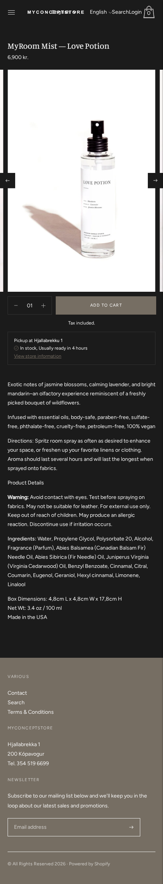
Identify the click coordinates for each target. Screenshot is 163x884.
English (98, 12)
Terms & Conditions (31, 712)
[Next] (155, 180)
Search (120, 12)
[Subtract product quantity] (43, 305)
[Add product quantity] (16, 305)
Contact (17, 693)
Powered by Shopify (89, 863)
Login (135, 12)
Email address (29, 817)
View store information (37, 356)
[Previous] (7, 180)
